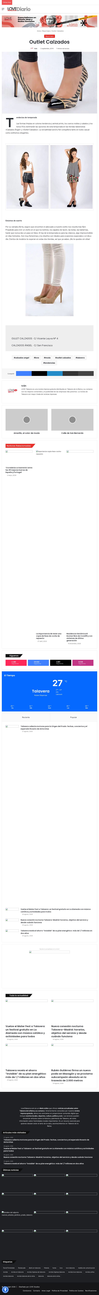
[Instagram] (31, 398)
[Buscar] (96, 10)
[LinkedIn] (55, 373)
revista (5, 1272)
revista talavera (8, 1276)
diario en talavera (35, 1268)
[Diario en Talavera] (19, 9)
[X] (39, 373)
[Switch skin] (92, 10)
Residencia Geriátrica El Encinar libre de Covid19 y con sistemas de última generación (79, 637)
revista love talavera (75, 1272)
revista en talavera (17, 1272)
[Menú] (3, 10)
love (37, 357)
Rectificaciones (91, 1291)
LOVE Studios (34, 1287)
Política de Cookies (76, 1291)
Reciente (26, 717)
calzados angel (22, 357)
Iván (35, 48)
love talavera (70, 1268)
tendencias (50, 363)
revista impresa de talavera (36, 1272)
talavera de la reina (53, 1276)
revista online (89, 1272)
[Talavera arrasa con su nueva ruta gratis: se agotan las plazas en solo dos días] (49, 1238)
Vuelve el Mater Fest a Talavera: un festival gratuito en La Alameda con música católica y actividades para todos (25, 1031)
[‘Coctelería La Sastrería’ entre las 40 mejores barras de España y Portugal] (19, 457)
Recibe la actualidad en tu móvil (49, 949)
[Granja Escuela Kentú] (81, 1243)
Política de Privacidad (60, 1291)
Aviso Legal (46, 1291)
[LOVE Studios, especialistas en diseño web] (49, 21)
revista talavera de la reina (26, 1276)
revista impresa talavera (57, 1272)
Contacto (36, 1291)
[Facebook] (24, 373)
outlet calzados (64, 357)
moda (47, 357)
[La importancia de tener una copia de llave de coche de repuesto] (49, 540)
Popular (73, 717)
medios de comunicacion (86, 1268)
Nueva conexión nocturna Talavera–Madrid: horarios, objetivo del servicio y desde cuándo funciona (69, 1031)
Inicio (39, 31)
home (54, 1268)
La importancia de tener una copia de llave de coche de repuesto (48, 635)
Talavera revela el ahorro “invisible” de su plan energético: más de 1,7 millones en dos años (26, 1074)
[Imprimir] (86, 373)
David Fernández (9, 1268)
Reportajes (46, 31)
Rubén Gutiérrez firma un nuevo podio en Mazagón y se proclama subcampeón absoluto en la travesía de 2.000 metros (72, 1075)
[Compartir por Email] (70, 373)
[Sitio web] (22, 398)
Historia (46, 1268)
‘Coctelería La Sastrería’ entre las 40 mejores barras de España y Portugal (19, 470)
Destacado (21, 1268)
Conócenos (27, 1291)
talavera (81, 357)
